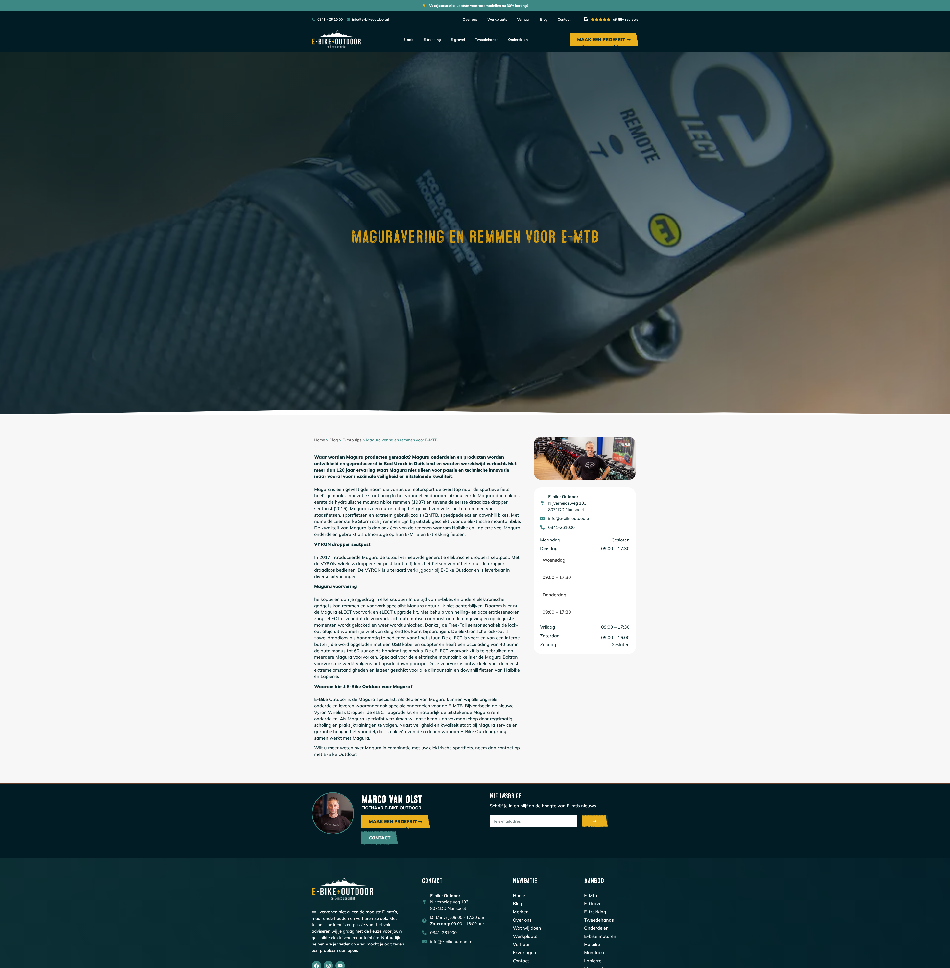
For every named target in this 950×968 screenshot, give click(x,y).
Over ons (470, 19)
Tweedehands (486, 39)
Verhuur (523, 19)
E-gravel (458, 39)
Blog (544, 19)
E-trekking (432, 39)
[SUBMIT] (595, 821)
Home (319, 439)
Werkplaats (497, 19)
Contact (564, 19)
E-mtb (409, 39)
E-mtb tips (352, 439)
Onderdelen (518, 39)
